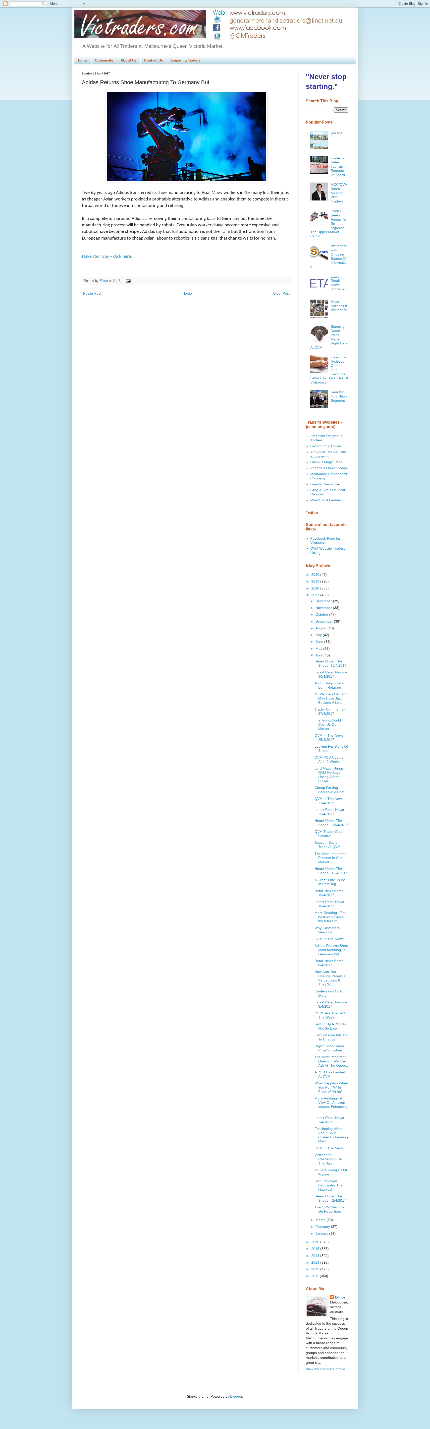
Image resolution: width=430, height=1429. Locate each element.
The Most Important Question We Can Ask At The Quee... (331, 1061)
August (321, 628)
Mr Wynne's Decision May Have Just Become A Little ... (331, 698)
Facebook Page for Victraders (325, 540)
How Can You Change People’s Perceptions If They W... (330, 978)
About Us (129, 60)
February (323, 1227)
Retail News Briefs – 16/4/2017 (330, 893)
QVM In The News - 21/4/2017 (330, 801)
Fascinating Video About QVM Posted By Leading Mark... (331, 1135)
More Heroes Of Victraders (339, 306)
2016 (315, 1242)
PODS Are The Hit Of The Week (331, 1015)
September (325, 621)
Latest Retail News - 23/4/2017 (330, 812)
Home (83, 60)
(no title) (337, 133)
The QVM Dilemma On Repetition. (330, 1209)
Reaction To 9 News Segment (339, 396)
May (319, 648)
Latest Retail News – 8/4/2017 (331, 1004)
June (320, 642)
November (324, 608)
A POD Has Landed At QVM (330, 1074)
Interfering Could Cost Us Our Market (328, 724)
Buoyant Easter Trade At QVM (327, 845)
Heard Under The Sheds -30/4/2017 (330, 663)
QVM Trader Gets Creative (328, 834)
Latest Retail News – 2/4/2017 (331, 1120)
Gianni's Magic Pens (326, 462)
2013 (315, 1262)
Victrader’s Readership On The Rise (328, 1159)
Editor (340, 1297)
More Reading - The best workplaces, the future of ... (330, 917)
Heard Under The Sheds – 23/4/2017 (331, 823)
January (322, 1233)
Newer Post (92, 293)
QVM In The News (329, 939)
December (324, 601)
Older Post (281, 293)
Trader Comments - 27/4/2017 (330, 711)
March (321, 1220)
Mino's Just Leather (325, 500)
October (322, 614)
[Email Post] (128, 281)
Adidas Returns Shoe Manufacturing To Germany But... (331, 950)
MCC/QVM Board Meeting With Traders (339, 193)
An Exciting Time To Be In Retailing (330, 685)
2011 (315, 1276)
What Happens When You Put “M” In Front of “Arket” (331, 1087)
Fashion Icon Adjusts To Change (331, 1037)
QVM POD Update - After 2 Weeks (330, 759)
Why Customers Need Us (327, 930)
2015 (315, 1249)
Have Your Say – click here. (107, 256)
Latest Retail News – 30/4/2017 (331, 674)
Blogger (236, 1396)
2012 (315, 1269)
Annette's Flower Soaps (329, 468)
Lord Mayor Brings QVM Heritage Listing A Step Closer (329, 774)
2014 (315, 1256)
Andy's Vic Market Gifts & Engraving (328, 454)
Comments (104, 60)
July (319, 635)
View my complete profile (325, 1369)
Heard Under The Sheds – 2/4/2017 (330, 1198)
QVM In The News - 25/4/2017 (330, 737)
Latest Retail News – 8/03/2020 (339, 282)
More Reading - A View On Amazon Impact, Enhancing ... (331, 1104)
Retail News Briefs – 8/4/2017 (330, 963)
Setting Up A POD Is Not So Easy (330, 1026)
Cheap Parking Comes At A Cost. (330, 790)
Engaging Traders (185, 60)
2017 (315, 595)
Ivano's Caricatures (325, 484)
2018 (315, 588)
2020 (315, 575)
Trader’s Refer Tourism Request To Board (338, 166)
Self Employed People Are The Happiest (329, 1185)
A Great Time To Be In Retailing (330, 882)
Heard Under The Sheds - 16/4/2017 (331, 871)
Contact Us (153, 60)
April (319, 655)
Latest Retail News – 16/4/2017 (331, 904)
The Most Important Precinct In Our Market (330, 858)
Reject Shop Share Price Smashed (329, 1048)
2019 (315, 581)
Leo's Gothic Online (325, 446)
